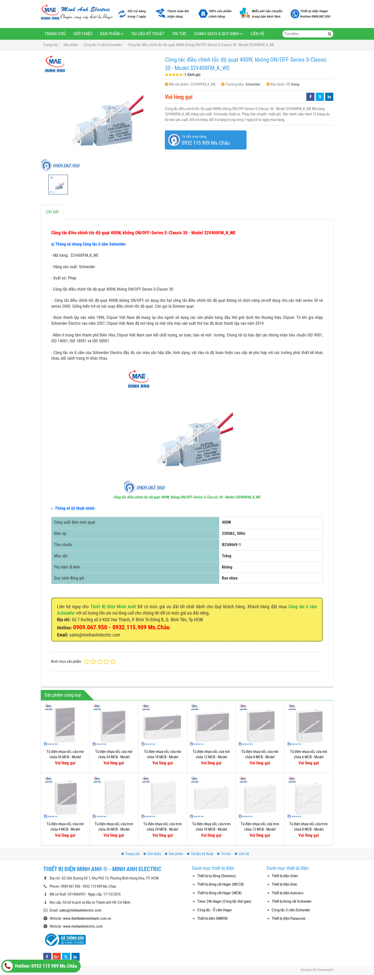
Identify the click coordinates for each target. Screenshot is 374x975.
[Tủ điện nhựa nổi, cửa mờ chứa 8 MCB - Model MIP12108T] (259, 724)
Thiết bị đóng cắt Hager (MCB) (219, 893)
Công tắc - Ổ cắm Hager (214, 910)
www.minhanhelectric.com (83, 926)
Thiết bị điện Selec (285, 876)
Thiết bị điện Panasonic (289, 918)
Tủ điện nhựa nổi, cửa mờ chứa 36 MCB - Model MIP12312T (65, 757)
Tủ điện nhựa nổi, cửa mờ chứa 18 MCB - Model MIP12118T (162, 757)
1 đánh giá (192, 74)
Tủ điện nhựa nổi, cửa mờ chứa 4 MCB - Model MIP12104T (65, 829)
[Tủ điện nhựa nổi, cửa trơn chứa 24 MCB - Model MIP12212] (162, 797)
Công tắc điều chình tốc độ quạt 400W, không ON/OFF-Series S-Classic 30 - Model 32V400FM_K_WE (187, 497)
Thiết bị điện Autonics (288, 893)
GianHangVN (325, 970)
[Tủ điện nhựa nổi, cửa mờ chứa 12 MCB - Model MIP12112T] (211, 724)
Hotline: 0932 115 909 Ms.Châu (45, 966)
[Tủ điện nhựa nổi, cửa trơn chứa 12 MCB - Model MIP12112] (259, 797)
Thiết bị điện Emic (284, 884)
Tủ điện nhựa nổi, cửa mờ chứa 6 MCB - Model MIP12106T (308, 757)
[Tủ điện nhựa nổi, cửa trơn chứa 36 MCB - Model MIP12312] (113, 797)
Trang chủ (55, 33)
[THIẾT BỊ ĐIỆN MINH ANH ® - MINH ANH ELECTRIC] (77, 12)
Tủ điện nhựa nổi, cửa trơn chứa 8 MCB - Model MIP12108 (308, 829)
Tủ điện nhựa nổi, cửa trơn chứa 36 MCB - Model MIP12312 (114, 829)
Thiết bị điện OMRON (212, 918)
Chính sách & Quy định (216, 33)
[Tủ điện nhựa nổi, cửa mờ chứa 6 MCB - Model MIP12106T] (308, 724)
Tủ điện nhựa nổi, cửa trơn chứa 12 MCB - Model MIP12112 (260, 829)
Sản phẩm (110, 33)
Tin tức (179, 33)
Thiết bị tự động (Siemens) (216, 876)
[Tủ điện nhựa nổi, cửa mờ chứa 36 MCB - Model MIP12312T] (65, 724)
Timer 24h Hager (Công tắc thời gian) (224, 901)
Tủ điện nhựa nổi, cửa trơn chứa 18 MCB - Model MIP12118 (211, 829)
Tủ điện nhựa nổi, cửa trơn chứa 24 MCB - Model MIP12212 (162, 829)
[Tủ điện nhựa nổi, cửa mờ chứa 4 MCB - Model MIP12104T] (65, 797)
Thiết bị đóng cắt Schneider (292, 901)
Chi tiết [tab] (52, 211)
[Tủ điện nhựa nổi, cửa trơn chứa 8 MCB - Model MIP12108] (308, 797)
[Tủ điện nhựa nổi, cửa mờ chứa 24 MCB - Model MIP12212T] (113, 724)
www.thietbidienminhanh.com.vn (87, 918)
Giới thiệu (83, 33)
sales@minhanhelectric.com (80, 910)
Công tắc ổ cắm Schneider (291, 910)
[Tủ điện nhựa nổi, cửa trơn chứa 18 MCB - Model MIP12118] (211, 797)
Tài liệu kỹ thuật (147, 33)
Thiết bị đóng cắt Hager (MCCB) (220, 884)
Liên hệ (257, 33)
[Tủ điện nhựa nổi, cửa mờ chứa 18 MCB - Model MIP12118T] (162, 724)
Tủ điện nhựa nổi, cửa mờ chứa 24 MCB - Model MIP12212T (113, 757)
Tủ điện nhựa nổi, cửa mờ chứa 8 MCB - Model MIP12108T (259, 757)
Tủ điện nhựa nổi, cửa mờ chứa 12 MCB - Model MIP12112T (211, 757)
